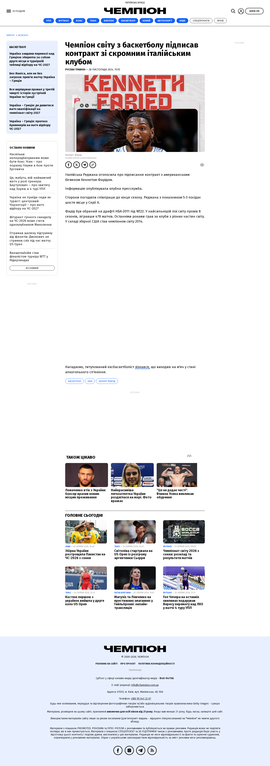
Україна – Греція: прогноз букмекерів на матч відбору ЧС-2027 (30, 125)
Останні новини (22, 147)
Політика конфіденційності (156, 663)
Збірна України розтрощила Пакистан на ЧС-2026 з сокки (85, 554)
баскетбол (74, 381)
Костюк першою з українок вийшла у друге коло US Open (84, 600)
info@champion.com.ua (145, 685)
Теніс (93, 20)
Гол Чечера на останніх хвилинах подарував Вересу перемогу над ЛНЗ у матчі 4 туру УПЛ (183, 602)
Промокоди (135, 669)
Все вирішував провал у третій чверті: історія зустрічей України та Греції (32, 93)
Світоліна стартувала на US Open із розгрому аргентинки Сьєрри (133, 554)
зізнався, (142, 367)
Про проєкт (128, 663)
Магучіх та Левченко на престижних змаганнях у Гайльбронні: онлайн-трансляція (133, 602)
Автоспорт (165, 20)
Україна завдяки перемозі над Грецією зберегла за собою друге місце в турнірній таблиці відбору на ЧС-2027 (31, 59)
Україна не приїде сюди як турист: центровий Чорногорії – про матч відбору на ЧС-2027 (30, 202)
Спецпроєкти (201, 20)
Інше (182, 20)
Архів (220, 20)
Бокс (79, 20)
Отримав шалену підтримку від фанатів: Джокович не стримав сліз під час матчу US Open (31, 238)
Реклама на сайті (107, 663)
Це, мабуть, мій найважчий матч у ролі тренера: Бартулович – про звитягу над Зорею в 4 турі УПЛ (30, 183)
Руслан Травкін (75, 69)
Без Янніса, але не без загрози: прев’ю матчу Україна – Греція (32, 77)
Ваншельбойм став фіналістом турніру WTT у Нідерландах (29, 256)
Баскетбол (128, 20)
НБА (90, 381)
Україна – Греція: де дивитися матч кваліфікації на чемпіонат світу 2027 (31, 109)
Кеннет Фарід (107, 381)
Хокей (146, 20)
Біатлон (109, 20)
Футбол (63, 20)
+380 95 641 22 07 (141, 698)
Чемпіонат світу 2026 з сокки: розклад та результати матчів (181, 554)
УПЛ (48, 20)
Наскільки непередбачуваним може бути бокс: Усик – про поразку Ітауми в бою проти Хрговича (31, 161)
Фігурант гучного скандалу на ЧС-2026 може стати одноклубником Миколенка (31, 221)
